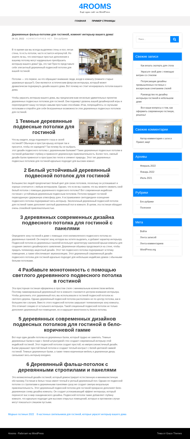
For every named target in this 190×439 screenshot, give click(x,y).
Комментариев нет (39, 39)
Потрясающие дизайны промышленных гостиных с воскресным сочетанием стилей (153, 85)
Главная (80, 21)
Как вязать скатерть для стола (157, 65)
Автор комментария (151, 138)
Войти (143, 231)
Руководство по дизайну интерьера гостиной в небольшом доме (154, 98)
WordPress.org (148, 249)
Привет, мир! (143, 142)
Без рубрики (61, 38)
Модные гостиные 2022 (21, 414)
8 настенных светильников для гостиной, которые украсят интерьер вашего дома (81, 414)
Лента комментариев (151, 243)
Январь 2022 (147, 172)
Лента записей (148, 237)
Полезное (145, 207)
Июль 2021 (146, 178)
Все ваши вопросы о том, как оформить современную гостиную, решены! (155, 111)
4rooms (95, 6)
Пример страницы (103, 21)
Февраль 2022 (148, 166)
